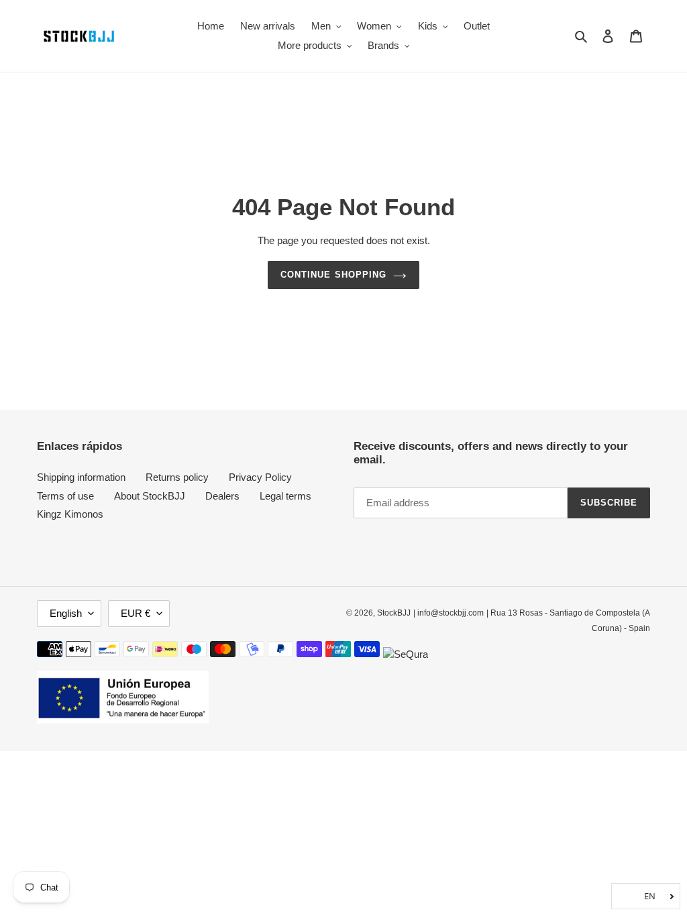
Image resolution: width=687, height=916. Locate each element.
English (66, 613)
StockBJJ (394, 613)
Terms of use (65, 496)
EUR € (135, 613)
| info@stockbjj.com (448, 613)
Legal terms (285, 496)
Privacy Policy (260, 477)
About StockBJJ (149, 496)
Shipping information (81, 477)
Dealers (222, 496)
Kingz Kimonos (70, 514)
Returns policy (177, 477)
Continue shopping (333, 275)
